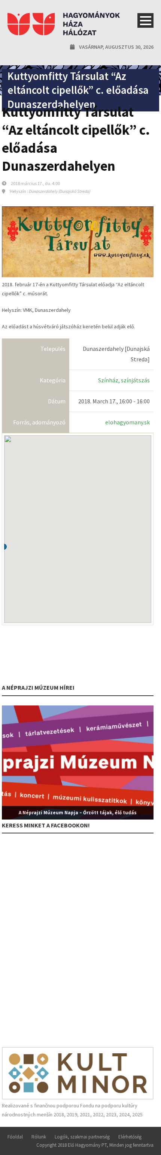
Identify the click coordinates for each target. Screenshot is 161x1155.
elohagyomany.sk (127, 422)
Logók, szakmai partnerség (82, 1137)
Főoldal (15, 1137)
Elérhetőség (130, 1137)
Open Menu (145, 20)
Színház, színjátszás (124, 380)
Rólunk (38, 1137)
